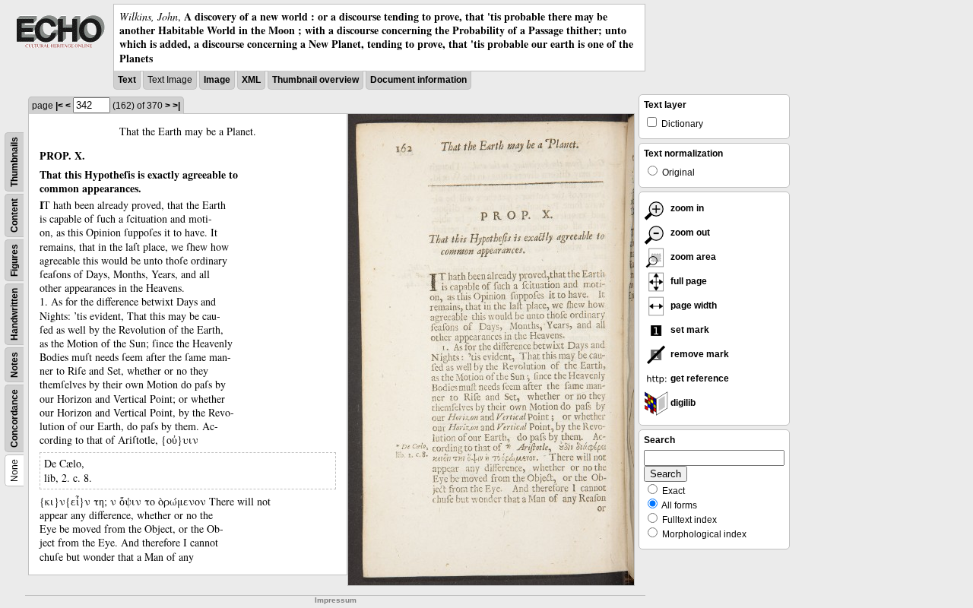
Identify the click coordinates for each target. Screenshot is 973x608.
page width (692, 305)
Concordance (14, 418)
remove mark (698, 354)
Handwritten (14, 314)
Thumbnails (14, 162)
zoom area (692, 257)
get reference (698, 378)
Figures (14, 260)
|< (59, 105)
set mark (688, 330)
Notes (14, 365)
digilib (682, 402)
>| (176, 105)
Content (14, 215)
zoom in (686, 208)
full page (687, 281)
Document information (418, 79)
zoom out (689, 232)
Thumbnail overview (315, 79)
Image (217, 79)
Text (127, 79)
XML (251, 79)
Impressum (336, 600)
